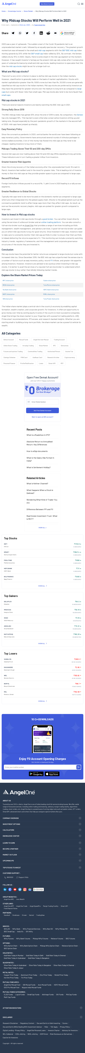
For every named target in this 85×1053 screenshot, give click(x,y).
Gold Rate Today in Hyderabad (14, 958)
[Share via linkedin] (41, 33)
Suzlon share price (49, 280)
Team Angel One (39, 25)
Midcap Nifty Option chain (49, 946)
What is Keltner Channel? (37, 483)
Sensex (80, 114)
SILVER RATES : (8, 963)
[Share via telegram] (12, 33)
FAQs (46, 1027)
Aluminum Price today (29, 975)
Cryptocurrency (70, 357)
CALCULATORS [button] (8, 830)
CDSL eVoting (20, 1034)
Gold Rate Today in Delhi (34, 955)
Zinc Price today (46, 975)
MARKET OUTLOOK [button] (10, 855)
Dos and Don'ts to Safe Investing (48, 1023)
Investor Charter (54, 1030)
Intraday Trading (28, 346)
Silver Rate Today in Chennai (64, 965)
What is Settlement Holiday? (39, 467)
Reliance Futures (57, 938)
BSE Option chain (10, 948)
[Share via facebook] (34, 33)
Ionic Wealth (20, 899)
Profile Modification (27, 363)
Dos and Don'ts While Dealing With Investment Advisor (22, 1027)
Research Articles (53, 357)
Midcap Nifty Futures (40, 938)
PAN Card (24, 357)
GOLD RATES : (8, 953)
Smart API (51, 363)
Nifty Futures (9, 938)
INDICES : (6, 926)
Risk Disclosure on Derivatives (61, 1034)
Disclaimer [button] (7, 1017)
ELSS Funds (8, 994)
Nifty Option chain (10, 946)
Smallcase (15, 915)
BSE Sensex (74, 929)
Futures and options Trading (13, 351)
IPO (54, 346)
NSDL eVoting (33, 1034)
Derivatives (64, 346)
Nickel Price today (61, 975)
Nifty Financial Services (31, 929)
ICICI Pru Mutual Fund (11, 987)
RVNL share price (49, 294)
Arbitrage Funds (48, 994)
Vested (31, 915)
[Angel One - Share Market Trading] (9, 4)
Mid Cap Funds (71, 994)
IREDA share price (8, 285)
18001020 (10, 877)
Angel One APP (9, 906)
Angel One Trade (21, 906)
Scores (65, 1023)
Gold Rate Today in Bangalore (38, 958)
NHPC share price (8, 294)
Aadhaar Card (37, 357)
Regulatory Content (27, 1023)
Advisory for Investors (70, 1030)
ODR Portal (44, 1034)
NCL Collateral (8, 1034)
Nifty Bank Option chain (29, 946)
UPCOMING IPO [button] (8, 861)
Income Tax (69, 351)
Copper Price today (11, 975)
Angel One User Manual (40, 340)
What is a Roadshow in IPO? (38, 435)
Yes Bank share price (9, 290)
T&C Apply (54, 1027)
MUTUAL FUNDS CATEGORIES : (14, 992)
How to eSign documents (37, 451)
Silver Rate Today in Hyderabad (15, 965)
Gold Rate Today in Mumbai (13, 955)
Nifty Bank (16, 929)
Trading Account (59, 340)
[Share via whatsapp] (20, 33)
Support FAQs (23, 877)
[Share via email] (55, 33)
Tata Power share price (51, 299)
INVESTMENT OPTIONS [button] (11, 824)
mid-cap (41, 50)
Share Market (43, 346)
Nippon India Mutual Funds (31, 987)
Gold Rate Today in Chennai (56, 955)
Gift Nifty (29, 931)
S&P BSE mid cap (69, 50)
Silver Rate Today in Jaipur (13, 968)
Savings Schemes (9, 357)
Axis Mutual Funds (44, 985)
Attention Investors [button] (12, 1008)
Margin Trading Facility (50, 906)
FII (51, 260)
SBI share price (8, 299)
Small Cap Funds (33, 994)
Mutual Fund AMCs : (11, 982)
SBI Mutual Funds (29, 985)
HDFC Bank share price (51, 290)
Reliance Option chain (70, 946)
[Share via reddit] (48, 33)
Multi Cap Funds (9, 997)
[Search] (79, 4)
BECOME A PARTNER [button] (10, 849)
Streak (24, 915)
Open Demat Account (47, 4)
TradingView (40, 915)
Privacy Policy (65, 1027)
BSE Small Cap (9, 931)
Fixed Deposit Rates (10, 908)
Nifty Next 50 (48, 929)
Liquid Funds (20, 994)
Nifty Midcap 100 (61, 929)
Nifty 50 (7, 929)
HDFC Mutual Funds (61, 985)
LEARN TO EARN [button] (9, 843)
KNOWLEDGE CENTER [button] (11, 836)
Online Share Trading (10, 346)
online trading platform (51, 222)
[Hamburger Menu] (82, 4)
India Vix (20, 931)
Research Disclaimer (10, 1023)
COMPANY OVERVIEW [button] (11, 818)
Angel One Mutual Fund (12, 985)
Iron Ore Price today (11, 978)
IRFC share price (8, 280)
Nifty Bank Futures (23, 938)
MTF (62, 363)
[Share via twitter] (27, 33)
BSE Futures (70, 938)
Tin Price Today (26, 978)
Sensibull (7, 915)
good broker (48, 219)
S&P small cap (37, 53)
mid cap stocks (15, 66)
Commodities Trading (35, 351)
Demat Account (9, 340)
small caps (6, 95)
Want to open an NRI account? (42, 417)
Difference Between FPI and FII (40, 509)
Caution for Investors (10, 1038)
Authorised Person (54, 351)
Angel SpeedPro (35, 906)
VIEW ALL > (42, 527)
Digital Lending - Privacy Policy (14, 1030)
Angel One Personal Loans (36, 1030)
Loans (41, 363)
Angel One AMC (9, 899)
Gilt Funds (60, 994)
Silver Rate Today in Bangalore (40, 965)
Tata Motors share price (51, 285)
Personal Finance (9, 363)
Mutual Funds (23, 340)
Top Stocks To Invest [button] (12, 868)
